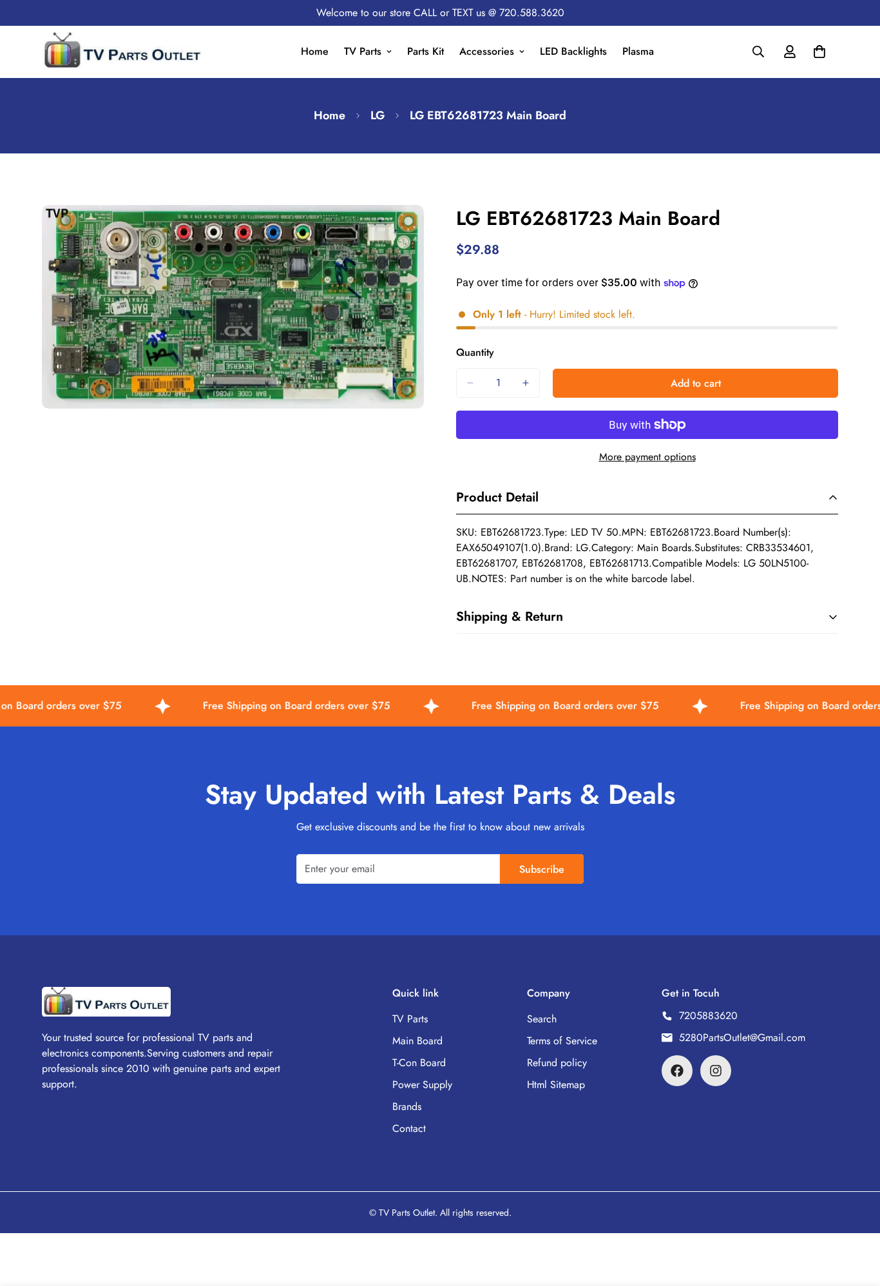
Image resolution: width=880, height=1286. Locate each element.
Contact (409, 1128)
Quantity (475, 352)
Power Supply (422, 1084)
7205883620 (708, 1015)
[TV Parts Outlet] (122, 52)
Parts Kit (425, 51)
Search (542, 1018)
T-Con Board (419, 1062)
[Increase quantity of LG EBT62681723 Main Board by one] (525, 383)
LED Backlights (573, 51)
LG (377, 115)
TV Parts (362, 51)
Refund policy (557, 1062)
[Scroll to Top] (855, 1216)
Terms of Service (562, 1040)
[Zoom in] (412, 232)
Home (315, 51)
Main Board (417, 1040)
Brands (406, 1106)
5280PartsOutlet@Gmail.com (742, 1037)
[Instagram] (715, 1070)
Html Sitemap (556, 1084)
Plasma (638, 51)
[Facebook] (677, 1070)
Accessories (486, 51)
